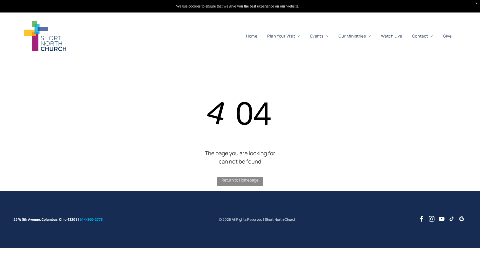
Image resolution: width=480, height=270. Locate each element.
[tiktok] (451, 219)
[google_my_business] (461, 219)
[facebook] (421, 219)
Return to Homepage (240, 180)
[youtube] (441, 219)
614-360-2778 (91, 220)
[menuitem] (251, 36)
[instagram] (431, 219)
